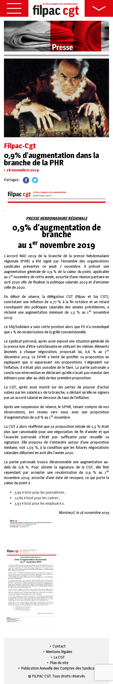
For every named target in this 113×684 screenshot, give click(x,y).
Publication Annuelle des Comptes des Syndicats (59, 668)
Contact (59, 646)
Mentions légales (59, 651)
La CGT (59, 657)
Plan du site (59, 662)
